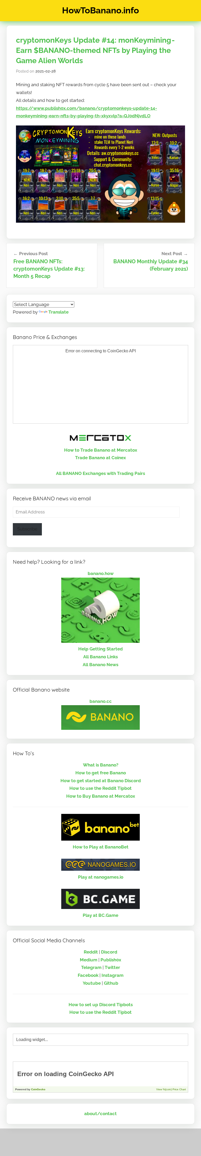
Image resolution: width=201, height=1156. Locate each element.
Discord (109, 952)
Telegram (91, 967)
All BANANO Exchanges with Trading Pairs (100, 473)
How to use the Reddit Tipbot (100, 788)
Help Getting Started (100, 648)
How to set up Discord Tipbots (101, 1004)
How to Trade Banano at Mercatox (100, 450)
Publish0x (110, 959)
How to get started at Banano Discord (100, 780)
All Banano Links (100, 656)
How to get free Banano (100, 772)
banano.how (101, 573)
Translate (58, 312)
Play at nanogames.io (100, 877)
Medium (88, 959)
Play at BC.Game (100, 915)
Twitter (112, 967)
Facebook (88, 975)
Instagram (113, 975)
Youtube (92, 983)
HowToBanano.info (100, 10)
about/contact (100, 1113)
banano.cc (101, 701)
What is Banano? (100, 765)
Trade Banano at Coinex (100, 457)
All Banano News (100, 664)
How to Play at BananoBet (101, 847)
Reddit (91, 952)
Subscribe (27, 529)
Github (111, 983)
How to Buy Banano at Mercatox (100, 796)
